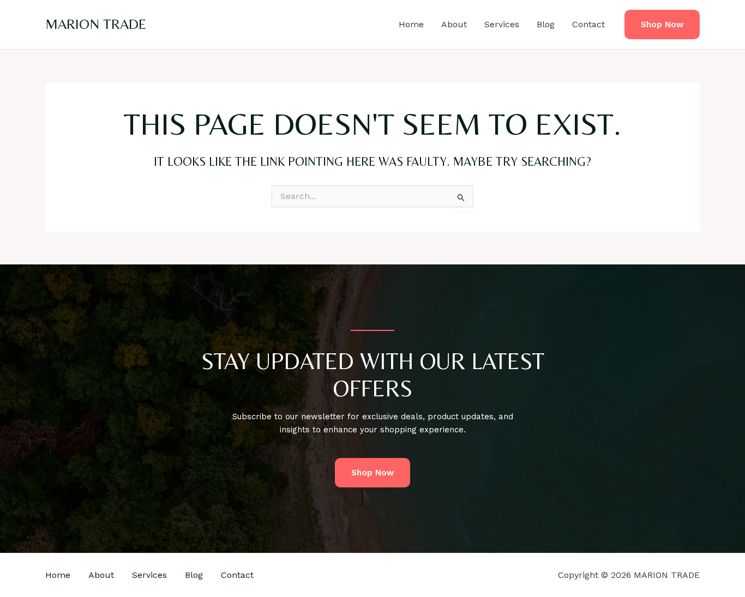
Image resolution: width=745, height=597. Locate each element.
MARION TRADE (95, 24)
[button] (662, 25)
